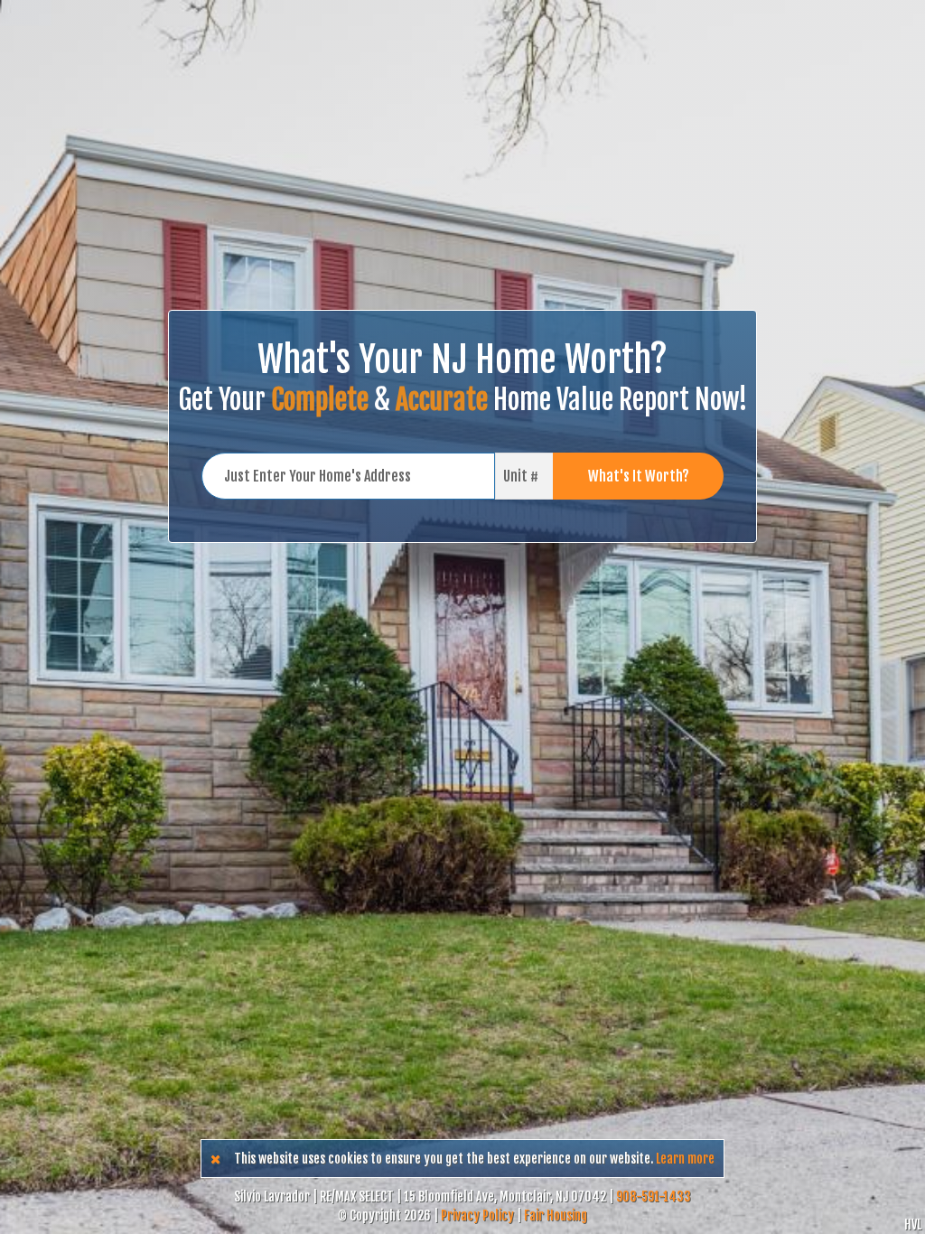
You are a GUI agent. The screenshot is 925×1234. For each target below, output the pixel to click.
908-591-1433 (653, 1196)
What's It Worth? (638, 476)
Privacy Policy (477, 1215)
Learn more (685, 1158)
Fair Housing (555, 1215)
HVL (912, 1224)
